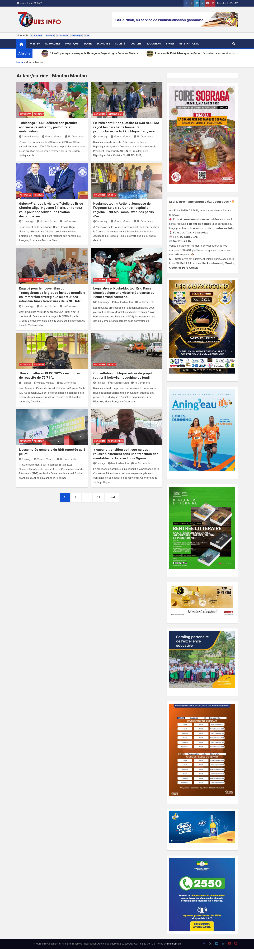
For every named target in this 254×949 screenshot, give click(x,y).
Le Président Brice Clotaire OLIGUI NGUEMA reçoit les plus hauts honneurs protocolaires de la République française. (126, 127)
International (189, 43)
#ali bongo (76, 35)
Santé (87, 43)
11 (98, 497)
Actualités (52, 43)
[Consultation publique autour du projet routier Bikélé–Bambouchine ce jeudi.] (127, 351)
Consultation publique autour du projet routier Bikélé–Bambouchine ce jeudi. (122, 375)
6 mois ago (28, 306)
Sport (170, 43)
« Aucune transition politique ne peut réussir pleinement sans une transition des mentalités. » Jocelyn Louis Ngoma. (125, 454)
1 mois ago (102, 136)
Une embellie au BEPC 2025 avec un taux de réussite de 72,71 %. (50, 375)
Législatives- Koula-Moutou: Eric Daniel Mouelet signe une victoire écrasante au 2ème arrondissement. (123, 292)
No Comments (76, 136)
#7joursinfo (37, 35)
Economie (103, 43)
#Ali (87, 35)
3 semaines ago (30, 136)
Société (120, 43)
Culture (135, 43)
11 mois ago (103, 302)
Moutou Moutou (53, 136)
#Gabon (50, 35)
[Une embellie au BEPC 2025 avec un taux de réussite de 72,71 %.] (52, 351)
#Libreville (62, 35)
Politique (71, 43)
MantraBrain (174, 943)
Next (112, 497)
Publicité (221, 3)
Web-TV (234, 3)
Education (154, 43)
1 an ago (26, 382)
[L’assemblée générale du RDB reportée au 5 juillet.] (52, 427)
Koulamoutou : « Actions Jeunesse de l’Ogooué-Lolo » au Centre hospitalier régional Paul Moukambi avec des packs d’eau (123, 210)
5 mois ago (102, 221)
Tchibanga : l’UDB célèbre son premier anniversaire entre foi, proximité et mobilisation (48, 127)
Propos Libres (115, 441)
